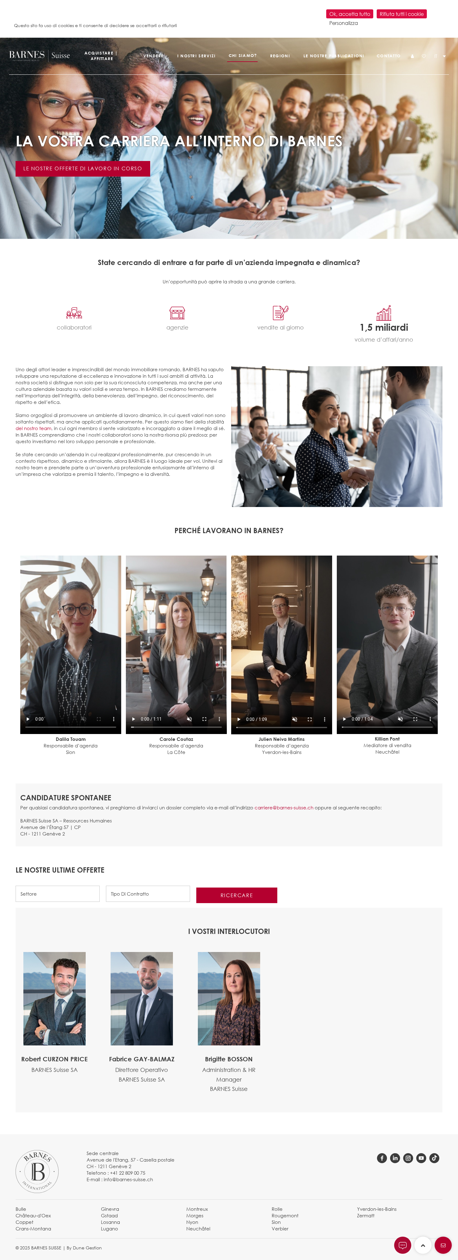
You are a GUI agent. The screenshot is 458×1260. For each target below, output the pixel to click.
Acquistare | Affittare (101, 55)
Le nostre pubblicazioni (333, 55)
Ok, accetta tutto (349, 14)
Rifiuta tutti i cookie (402, 14)
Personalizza (343, 23)
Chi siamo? (243, 55)
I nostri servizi (196, 55)
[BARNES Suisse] (38, 56)
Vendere (153, 55)
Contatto (389, 55)
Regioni (280, 55)
